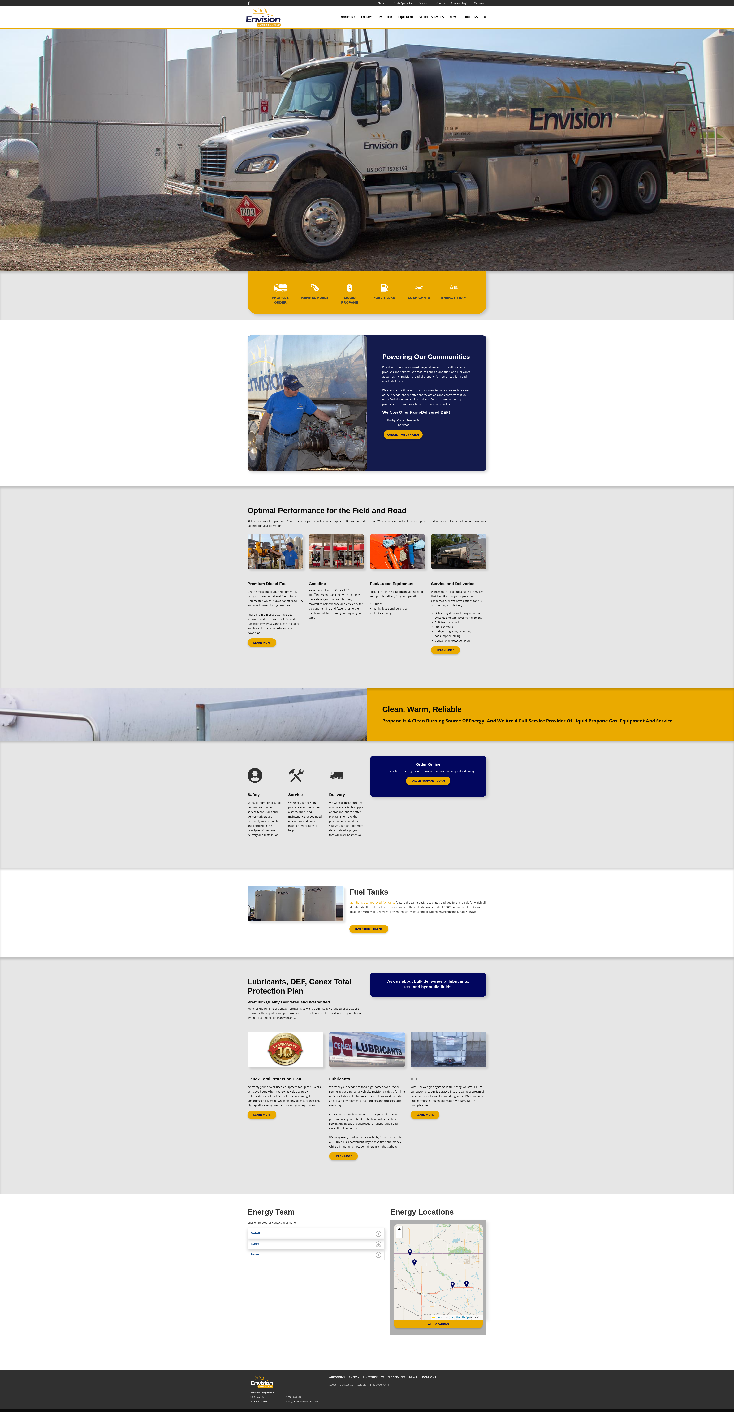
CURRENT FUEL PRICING (403, 434)
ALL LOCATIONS (438, 1324)
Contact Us (424, 3)
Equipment (405, 17)
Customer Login (459, 3)
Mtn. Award (480, 3)
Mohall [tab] (255, 1233)
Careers (440, 3)
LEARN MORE (262, 642)
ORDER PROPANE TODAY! (428, 780)
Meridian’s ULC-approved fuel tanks (372, 902)
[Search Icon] (485, 17)
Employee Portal (379, 1384)
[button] (414, 1262)
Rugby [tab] (255, 1244)
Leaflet (439, 1317)
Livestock (385, 17)
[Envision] (269, 17)
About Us (382, 3)
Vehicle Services (431, 17)
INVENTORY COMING (369, 929)
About (332, 1384)
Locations (471, 17)
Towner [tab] (256, 1254)
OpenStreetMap (458, 1317)
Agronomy (347, 17)
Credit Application (403, 3)
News (453, 17)
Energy (366, 17)
